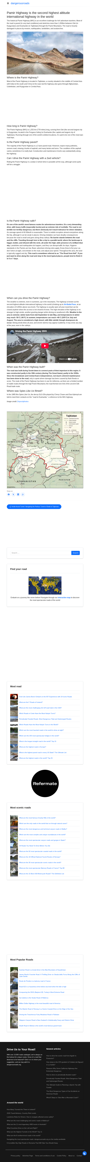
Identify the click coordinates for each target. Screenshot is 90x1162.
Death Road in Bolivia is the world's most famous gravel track (40, 1026)
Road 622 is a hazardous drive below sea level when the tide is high (42, 987)
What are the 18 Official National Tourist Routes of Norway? (39, 857)
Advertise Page (27, 1156)
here (30, 1059)
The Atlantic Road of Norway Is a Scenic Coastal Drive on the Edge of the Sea (46, 1009)
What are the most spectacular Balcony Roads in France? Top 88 (41, 868)
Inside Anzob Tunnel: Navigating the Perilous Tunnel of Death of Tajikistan (35, 506)
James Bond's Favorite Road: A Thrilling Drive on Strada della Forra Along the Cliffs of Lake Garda (49, 975)
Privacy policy (15, 1156)
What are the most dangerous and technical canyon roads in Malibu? (43, 829)
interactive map (64, 597)
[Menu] (9, 3)
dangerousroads (20, 3)
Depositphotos (23, 401)
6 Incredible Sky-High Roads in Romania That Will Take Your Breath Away (32, 1143)
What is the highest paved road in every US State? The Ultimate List (42, 752)
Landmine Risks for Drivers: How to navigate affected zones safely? (30, 1117)
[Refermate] (45, 783)
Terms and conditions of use (45, 1156)
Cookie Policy (61, 1156)
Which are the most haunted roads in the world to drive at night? (41, 730)
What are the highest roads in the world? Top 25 (36, 758)
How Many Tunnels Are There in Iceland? (21, 1109)
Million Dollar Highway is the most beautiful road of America (39, 1003)
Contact (79, 1156)
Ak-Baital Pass (70, 304)
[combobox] (40, 553)
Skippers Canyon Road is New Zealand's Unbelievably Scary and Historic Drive (46, 1020)
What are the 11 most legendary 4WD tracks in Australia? (26, 1124)
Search (75, 553)
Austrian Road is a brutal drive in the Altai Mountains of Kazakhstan (42, 970)
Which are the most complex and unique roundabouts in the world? (42, 834)
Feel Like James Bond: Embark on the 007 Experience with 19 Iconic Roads (45, 697)
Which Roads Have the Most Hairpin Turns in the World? (38, 724)
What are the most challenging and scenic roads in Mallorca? (28, 1120)
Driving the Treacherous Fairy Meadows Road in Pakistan (39, 1014)
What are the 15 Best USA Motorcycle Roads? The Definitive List (41, 874)
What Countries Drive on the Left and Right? (22, 1128)
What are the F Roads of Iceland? (31, 702)
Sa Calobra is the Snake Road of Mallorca (33, 998)
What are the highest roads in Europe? (32, 747)
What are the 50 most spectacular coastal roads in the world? (40, 851)
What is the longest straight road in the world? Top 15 (37, 741)
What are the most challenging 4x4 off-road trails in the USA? (40, 708)
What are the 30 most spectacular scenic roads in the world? (40, 862)
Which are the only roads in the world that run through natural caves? (43, 823)
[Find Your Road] (45, 585)
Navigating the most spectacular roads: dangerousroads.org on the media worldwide (36, 1139)
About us (71, 1156)
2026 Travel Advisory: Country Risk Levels (21, 1113)
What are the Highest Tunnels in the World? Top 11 (24, 1132)
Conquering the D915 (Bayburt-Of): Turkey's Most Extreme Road (41, 992)
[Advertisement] (45, 106)
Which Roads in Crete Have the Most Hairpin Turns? (37, 713)
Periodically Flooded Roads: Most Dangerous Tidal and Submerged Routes (45, 719)
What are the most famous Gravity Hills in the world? (37, 818)
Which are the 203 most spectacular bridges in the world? (39, 736)
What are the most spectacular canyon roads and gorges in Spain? (42, 840)
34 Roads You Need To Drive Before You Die (34, 846)
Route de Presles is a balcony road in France (34, 981)
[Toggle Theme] (85, 1153)
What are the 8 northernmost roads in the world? (24, 1135)
